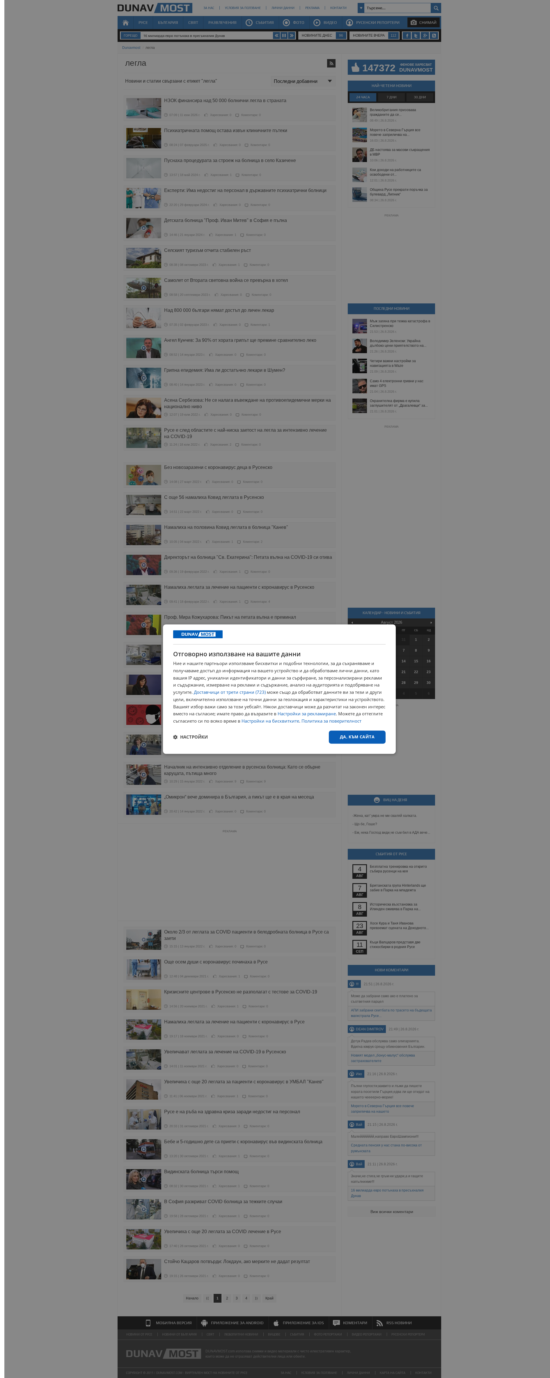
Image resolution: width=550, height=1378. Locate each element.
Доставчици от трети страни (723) (230, 692)
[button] (190, 737)
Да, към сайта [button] (357, 736)
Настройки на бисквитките (270, 721)
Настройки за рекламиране (307, 714)
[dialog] (279, 689)
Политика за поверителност (331, 721)
